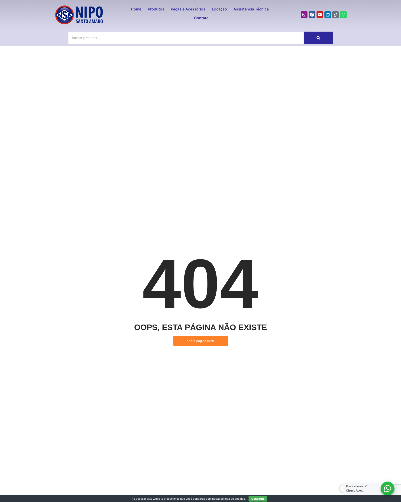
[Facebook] (312, 14)
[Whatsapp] (343, 14)
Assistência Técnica (251, 9)
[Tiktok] (335, 14)
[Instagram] (304, 14)
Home (136, 9)
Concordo (258, 498)
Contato (201, 18)
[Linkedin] (327, 14)
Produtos (156, 9)
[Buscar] (318, 38)
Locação (219, 9)
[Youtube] (320, 14)
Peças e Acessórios (188, 9)
